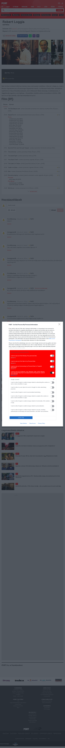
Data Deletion (23, 423)
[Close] (59, 324)
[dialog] (32, 374)
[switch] (52, 356)
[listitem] (32, 352)
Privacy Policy (41, 423)
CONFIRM (21, 417)
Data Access (32, 423)
